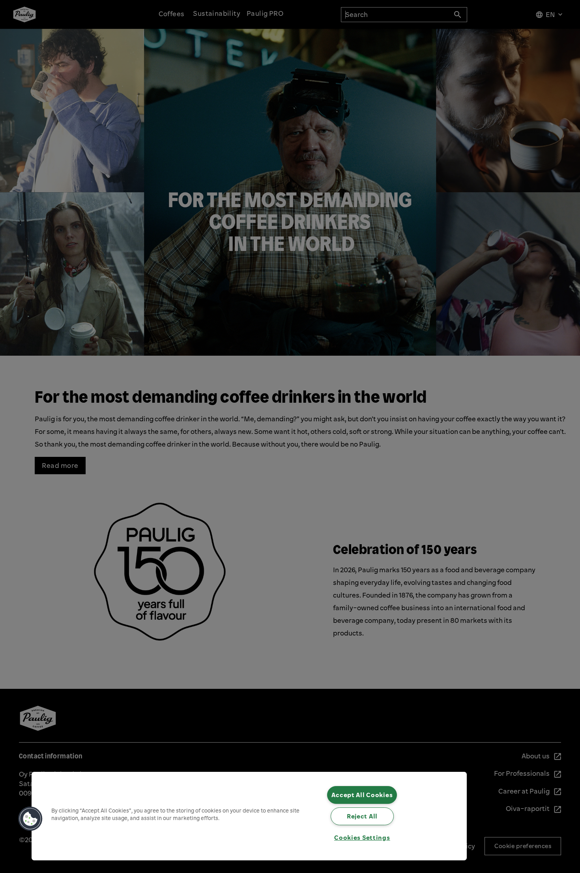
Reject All (362, 816)
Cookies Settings (362, 837)
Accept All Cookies (362, 795)
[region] (249, 816)
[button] (30, 819)
